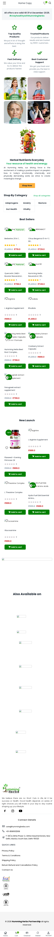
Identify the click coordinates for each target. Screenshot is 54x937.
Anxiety (27, 203)
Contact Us (7, 869)
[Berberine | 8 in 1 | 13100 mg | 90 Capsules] (11, 229)
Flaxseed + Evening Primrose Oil (13, 458)
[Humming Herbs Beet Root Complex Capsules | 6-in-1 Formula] (15, 337)
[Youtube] (20, 811)
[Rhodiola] (33, 299)
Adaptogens (11, 203)
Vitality (27, 209)
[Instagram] (13, 811)
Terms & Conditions (11, 855)
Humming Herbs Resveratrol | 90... (35, 274)
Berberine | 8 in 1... (12, 238)
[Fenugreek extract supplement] (15, 376)
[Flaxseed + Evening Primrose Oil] (15, 439)
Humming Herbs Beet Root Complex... (14, 350)
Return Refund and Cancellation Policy (20, 865)
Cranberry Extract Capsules (36, 347)
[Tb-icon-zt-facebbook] (5, 811)
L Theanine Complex (13, 492)
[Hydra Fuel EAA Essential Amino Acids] (38, 484)
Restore (42, 203)
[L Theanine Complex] (14, 483)
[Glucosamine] (11, 521)
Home (5, 936)
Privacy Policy (8, 850)
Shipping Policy (9, 860)
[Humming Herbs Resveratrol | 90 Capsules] (35, 264)
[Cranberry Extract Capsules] (38, 335)
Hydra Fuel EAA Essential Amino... (38, 496)
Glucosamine (10, 530)
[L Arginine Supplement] (10, 299)
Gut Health (11, 209)
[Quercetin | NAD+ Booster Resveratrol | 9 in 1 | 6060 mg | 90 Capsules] (11, 264)
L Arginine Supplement (14, 308)
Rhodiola (32, 308)
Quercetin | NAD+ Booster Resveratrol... (14, 274)
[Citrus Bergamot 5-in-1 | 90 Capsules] (36, 229)
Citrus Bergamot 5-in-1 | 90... (38, 240)
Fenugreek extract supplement (13, 388)
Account (48, 935)
